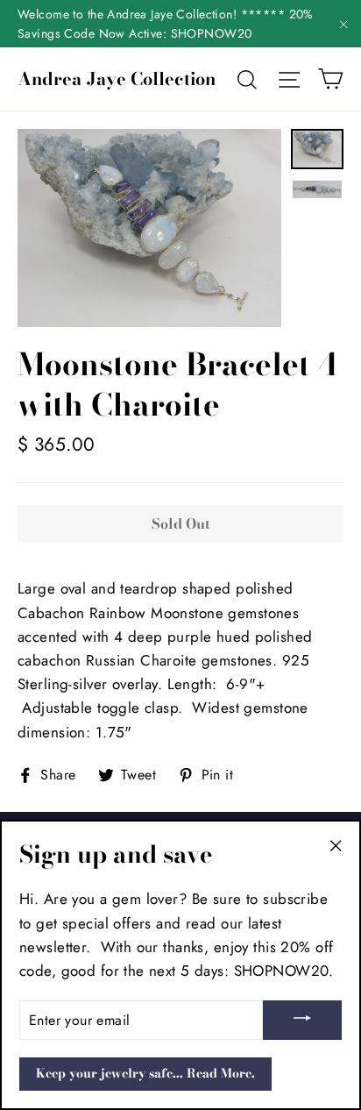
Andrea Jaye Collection (117, 79)
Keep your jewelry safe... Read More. (145, 1073)
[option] (149, 228)
